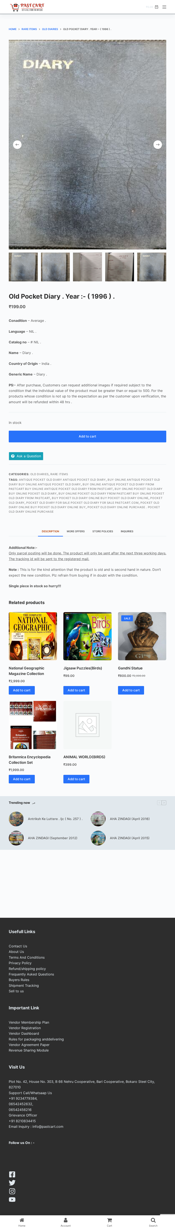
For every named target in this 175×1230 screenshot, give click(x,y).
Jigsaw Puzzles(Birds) (82, 668)
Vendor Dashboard (24, 1033)
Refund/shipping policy (27, 969)
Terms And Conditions (27, 957)
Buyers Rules (19, 980)
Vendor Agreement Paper (29, 1045)
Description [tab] (50, 531)
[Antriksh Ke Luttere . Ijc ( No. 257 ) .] (16, 818)
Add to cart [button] (22, 690)
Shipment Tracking (24, 985)
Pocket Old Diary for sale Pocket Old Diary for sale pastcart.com (82, 502)
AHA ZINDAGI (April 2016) (130, 819)
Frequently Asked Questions (31, 974)
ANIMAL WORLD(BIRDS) (84, 757)
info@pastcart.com (47, 1126)
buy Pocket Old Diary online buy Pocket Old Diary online (100, 498)
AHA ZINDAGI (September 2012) (52, 838)
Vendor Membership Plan (29, 1022)
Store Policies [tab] (102, 531)
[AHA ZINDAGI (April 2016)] (98, 818)
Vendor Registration (25, 1028)
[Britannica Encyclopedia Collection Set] (33, 725)
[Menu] (164, 7)
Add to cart (87, 436)
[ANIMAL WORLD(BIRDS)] (87, 725)
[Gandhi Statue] (142, 636)
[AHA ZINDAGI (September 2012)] (16, 838)
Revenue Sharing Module (29, 1050)
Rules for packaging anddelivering (36, 1039)
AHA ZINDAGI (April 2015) (130, 838)
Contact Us (18, 946)
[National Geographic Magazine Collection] (33, 636)
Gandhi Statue (130, 668)
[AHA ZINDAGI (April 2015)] (98, 838)
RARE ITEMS (59, 474)
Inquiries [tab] (127, 531)
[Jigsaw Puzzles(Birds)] (87, 636)
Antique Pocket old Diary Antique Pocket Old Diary (62, 479)
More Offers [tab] (76, 531)
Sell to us (16, 991)
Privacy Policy (20, 963)
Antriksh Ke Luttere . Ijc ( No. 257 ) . (55, 819)
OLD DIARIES (39, 474)
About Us (16, 951)
